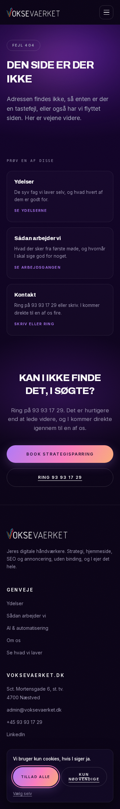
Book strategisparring (60, 454)
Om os (14, 640)
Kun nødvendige (84, 776)
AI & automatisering (27, 628)
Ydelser (15, 603)
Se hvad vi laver (24, 652)
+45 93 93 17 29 (24, 722)
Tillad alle (35, 776)
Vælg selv (22, 793)
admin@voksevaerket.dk (34, 710)
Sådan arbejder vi (26, 615)
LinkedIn (16, 734)
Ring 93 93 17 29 (60, 477)
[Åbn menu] (106, 12)
